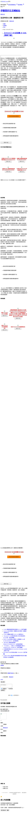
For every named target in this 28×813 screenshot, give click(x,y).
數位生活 (12, 21)
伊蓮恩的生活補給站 (10, 10)
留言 (12, 673)
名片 (4, 27)
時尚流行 (11, 677)
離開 (8, 810)
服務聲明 (14, 793)
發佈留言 (3, 690)
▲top (2, 679)
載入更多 (3, 682)
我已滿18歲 (3, 810)
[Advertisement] (14, 758)
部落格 (5, 25)
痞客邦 (9, 673)
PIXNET (6, 792)
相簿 (4, 23)
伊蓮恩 (2, 665)
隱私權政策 (24, 792)
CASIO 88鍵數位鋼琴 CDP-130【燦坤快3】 (13, 634)
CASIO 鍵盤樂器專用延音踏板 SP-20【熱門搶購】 (15, 629)
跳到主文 (3, 14)
